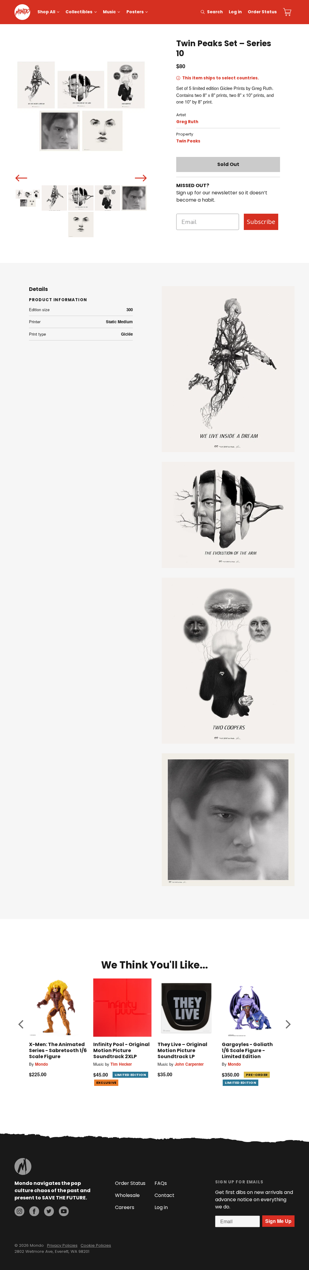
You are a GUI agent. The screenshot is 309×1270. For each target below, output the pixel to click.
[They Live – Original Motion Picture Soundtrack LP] (187, 1007)
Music (109, 12)
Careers (124, 1207)
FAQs (160, 1183)
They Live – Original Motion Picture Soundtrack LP (182, 1050)
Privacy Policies (62, 1245)
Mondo (41, 1064)
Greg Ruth (187, 122)
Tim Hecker (121, 1064)
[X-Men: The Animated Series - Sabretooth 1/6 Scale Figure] (58, 1007)
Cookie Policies (96, 1245)
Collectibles (78, 12)
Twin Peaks (188, 141)
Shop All (46, 12)
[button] (20, 1024)
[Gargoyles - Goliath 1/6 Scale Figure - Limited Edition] (251, 1007)
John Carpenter (189, 1064)
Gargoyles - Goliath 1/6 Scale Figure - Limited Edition (247, 1050)
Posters (135, 12)
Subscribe (261, 222)
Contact (164, 1195)
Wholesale (127, 1195)
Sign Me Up (278, 1220)
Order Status (262, 12)
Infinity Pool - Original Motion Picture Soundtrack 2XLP (121, 1050)
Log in (235, 12)
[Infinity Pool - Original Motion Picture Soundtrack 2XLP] (122, 1007)
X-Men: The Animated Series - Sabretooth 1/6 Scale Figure (58, 1050)
